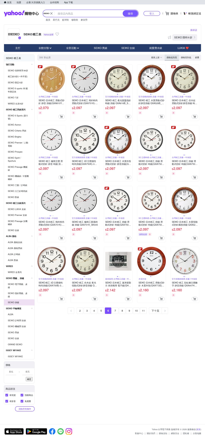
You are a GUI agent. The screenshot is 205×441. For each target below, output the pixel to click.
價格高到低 (186, 57)
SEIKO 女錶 (128, 48)
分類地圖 (197, 433)
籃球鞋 (65, 20)
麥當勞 (84, 20)
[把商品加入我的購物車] (61, 116)
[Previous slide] (39, 79)
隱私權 (186, 433)
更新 (198, 429)
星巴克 (56, 20)
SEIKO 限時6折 (183, 37)
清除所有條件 (25, 408)
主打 (17, 48)
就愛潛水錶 (155, 48)
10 (136, 310)
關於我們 (151, 433)
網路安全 (175, 433)
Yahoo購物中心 (21, 13)
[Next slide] (64, 79)
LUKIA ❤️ (183, 48)
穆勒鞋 (74, 20)
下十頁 (155, 310)
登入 (151, 13)
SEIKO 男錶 (100, 48)
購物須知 (163, 433)
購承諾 (193, 30)
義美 (48, 20)
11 (143, 310)
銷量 (197, 57)
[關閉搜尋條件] (51, 13)
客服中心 (139, 433)
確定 (29, 379)
